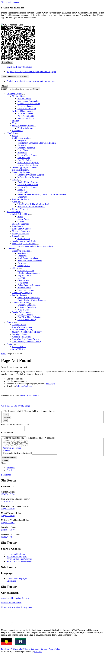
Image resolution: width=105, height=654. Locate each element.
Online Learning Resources (29, 285)
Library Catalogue (24, 386)
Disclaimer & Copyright (11, 649)
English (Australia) (31, 71)
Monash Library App (27, 108)
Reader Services (14, 211)
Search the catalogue (21, 251)
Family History (18, 295)
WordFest (16, 202)
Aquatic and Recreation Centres (15, 598)
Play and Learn (24, 275)
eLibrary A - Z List (26, 270)
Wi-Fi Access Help (26, 116)
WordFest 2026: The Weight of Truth (33, 204)
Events (15, 135)
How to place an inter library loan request (35, 246)
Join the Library (24, 98)
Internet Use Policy (26, 118)
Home (3, 353)
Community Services (21, 172)
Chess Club (22, 197)
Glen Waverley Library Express (25, 339)
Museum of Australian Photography (16, 607)
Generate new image (12, 448)
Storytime (22, 140)
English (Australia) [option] (31, 81)
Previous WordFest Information (31, 206)
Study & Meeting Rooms (23, 125)
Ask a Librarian (19, 346)
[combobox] (15, 76)
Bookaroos (22, 153)
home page (50, 383)
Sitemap (43, 649)
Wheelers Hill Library (21, 337)
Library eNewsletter (20, 209)
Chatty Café (23, 192)
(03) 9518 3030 (7, 508)
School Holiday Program (28, 162)
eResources (22, 256)
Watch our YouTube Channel (19, 559)
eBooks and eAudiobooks (29, 273)
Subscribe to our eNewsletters (19, 561)
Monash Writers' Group (28, 184)
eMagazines (23, 283)
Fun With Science (25, 160)
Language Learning (26, 290)
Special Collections (20, 312)
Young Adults (23, 219)
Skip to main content (10, 2)
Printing (15, 121)
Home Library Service (21, 229)
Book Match (17, 226)
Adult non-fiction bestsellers (30, 261)
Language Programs (20, 170)
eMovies (21, 278)
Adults (20, 216)
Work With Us (18, 349)
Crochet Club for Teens (28, 165)
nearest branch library (29, 395)
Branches (11, 322)
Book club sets (24, 238)
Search (4, 89)
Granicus (38, 651)
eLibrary (15, 268)
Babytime (22, 145)
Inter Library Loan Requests (24, 243)
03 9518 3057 (7, 501)
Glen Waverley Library (22, 327)
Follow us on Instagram (17, 556)
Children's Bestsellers (27, 307)
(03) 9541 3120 (7, 494)
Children (21, 221)
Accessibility (17, 130)
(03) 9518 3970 (7, 530)
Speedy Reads (24, 265)
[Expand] (23, 94)
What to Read (23, 310)
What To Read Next (20, 214)
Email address (7, 432)
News (14, 123)
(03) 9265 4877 (7, 537)
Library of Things (25, 315)
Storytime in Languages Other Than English (37, 143)
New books (22, 253)
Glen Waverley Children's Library (26, 341)
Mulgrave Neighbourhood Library (27, 332)
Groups (15, 179)
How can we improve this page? (15, 424)
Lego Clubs (23, 150)
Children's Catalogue (27, 305)
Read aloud (8, 450)
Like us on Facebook (16, 554)
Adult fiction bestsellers (28, 258)
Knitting (21, 189)
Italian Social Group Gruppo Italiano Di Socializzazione (42, 194)
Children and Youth (20, 138)
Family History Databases (29, 297)
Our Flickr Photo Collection (30, 317)
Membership (17, 96)
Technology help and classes (24, 167)
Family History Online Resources (32, 300)
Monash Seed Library (27, 319)
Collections (11, 248)
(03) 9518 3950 (7, 515)
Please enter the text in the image (17, 453)
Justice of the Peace (20, 199)
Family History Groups (27, 182)
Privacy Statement (31, 649)
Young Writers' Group (27, 155)
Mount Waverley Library (22, 329)
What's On (11, 133)
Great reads (22, 263)
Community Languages (22, 292)
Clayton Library (19, 324)
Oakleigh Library (19, 334)
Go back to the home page (15, 405)
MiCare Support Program (28, 177)
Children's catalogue (26, 148)
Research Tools (24, 287)
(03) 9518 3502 (7, 522)
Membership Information (28, 101)
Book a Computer (25, 113)
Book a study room (26, 128)
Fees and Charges (25, 106)
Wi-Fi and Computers (21, 111)
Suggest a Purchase (20, 224)
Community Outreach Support (31, 175)
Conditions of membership (29, 103)
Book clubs (17, 236)
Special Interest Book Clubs (24, 241)
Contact (10, 344)
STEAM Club (24, 157)
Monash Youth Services (11, 603)
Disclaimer (11, 581)
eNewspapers (23, 280)
